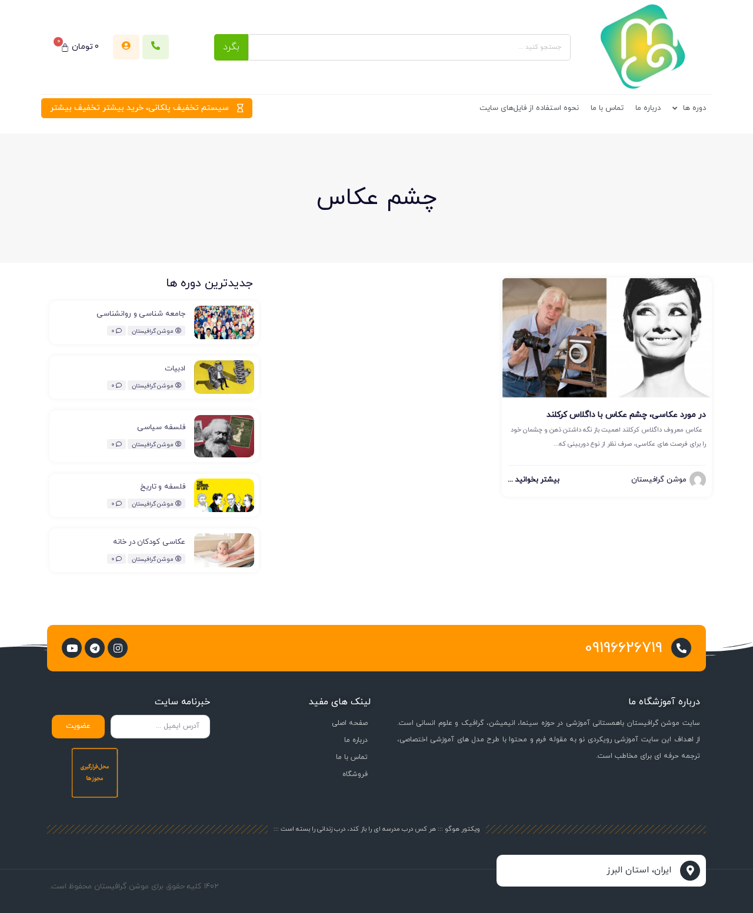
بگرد (231, 47)
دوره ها (694, 108)
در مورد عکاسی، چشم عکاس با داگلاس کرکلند (626, 414)
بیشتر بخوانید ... (533, 479)
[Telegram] (95, 648)
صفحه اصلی (350, 723)
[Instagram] (118, 648)
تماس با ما (607, 108)
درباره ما (648, 108)
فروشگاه (355, 774)
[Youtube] (72, 648)
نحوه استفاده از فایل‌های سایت (529, 108)
